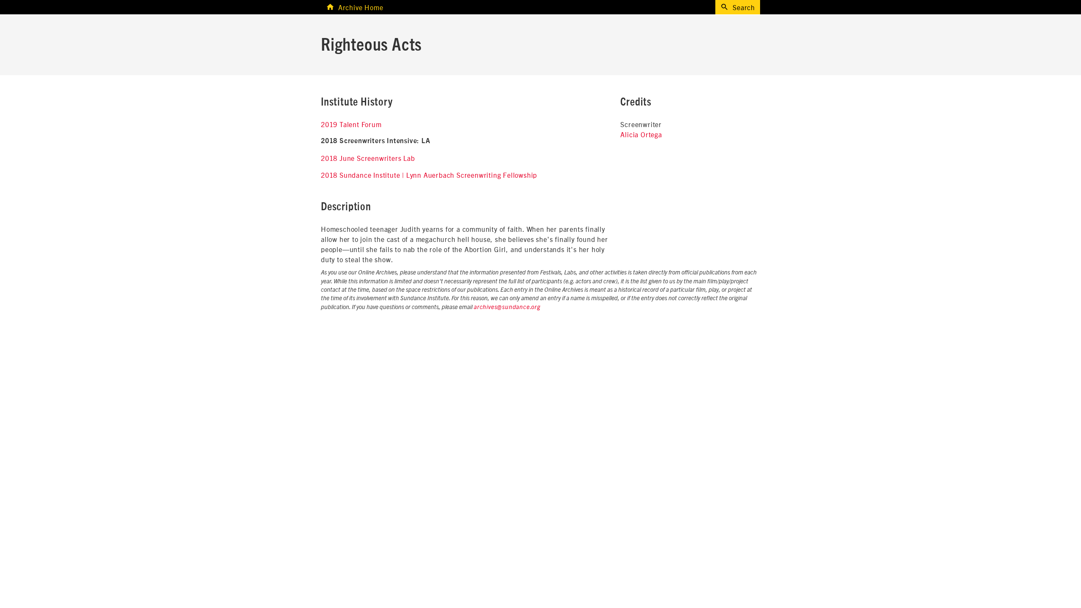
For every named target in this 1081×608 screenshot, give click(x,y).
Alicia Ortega (641, 134)
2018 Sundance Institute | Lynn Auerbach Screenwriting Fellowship (429, 175)
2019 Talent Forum (351, 124)
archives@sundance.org (507, 307)
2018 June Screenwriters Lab (368, 158)
